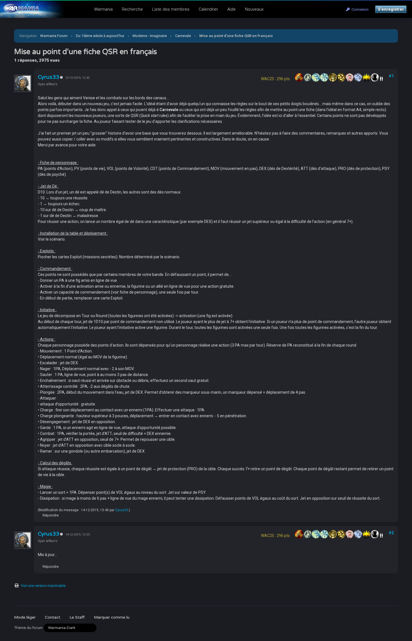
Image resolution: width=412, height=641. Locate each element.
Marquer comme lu (111, 617)
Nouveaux (254, 9)
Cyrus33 (48, 77)
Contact (52, 617)
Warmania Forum (54, 36)
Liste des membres (170, 9)
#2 (391, 533)
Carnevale (183, 36)
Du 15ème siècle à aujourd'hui (100, 36)
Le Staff (77, 617)
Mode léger (25, 617)
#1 (391, 76)
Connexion (359, 9)
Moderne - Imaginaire (150, 36)
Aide (231, 9)
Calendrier (208, 9)
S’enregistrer (391, 9)
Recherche (132, 9)
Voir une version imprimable (43, 586)
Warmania (103, 9)
